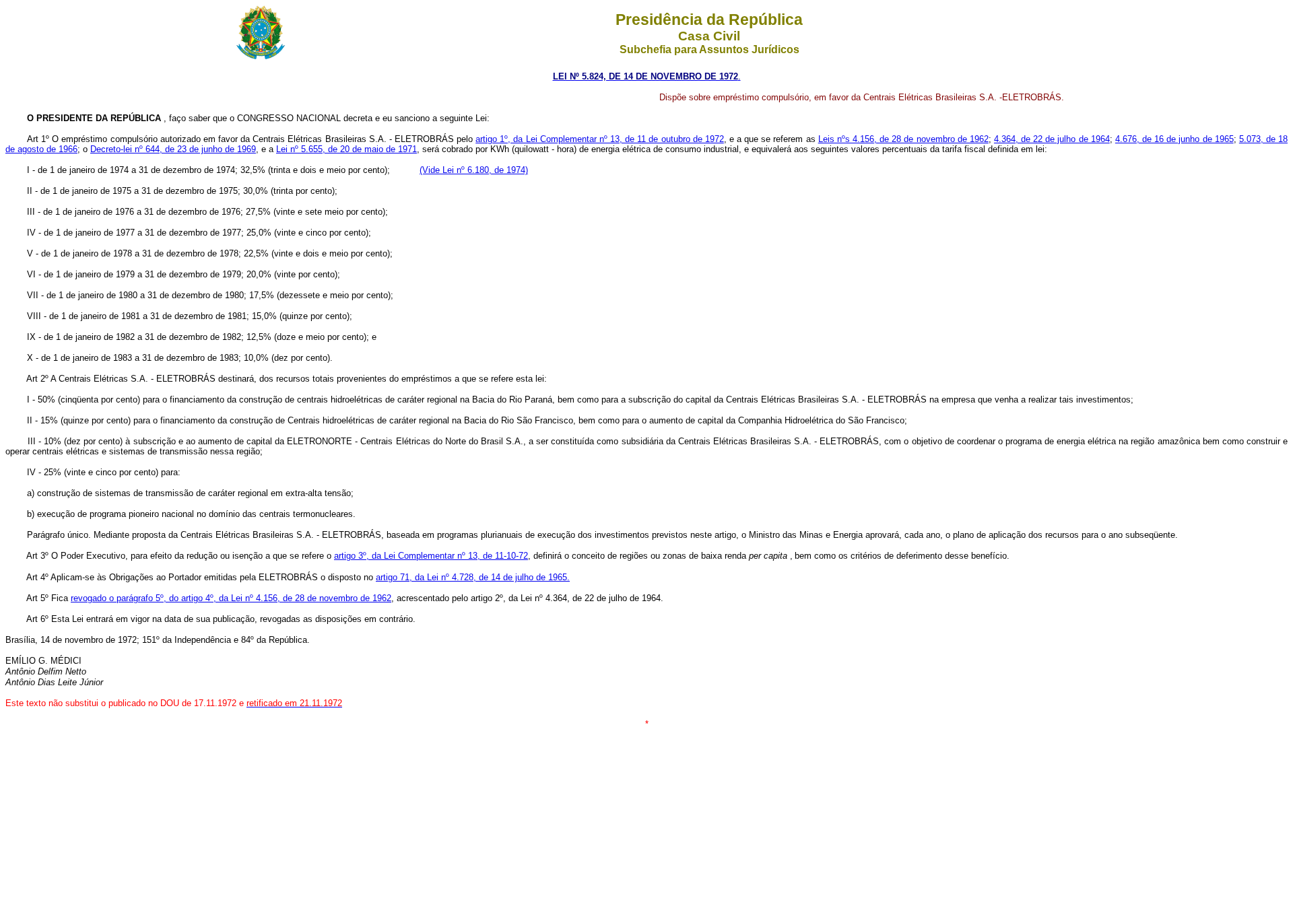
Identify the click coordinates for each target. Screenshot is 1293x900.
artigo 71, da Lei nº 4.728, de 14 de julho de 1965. (473, 577)
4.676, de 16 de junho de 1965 (1174, 139)
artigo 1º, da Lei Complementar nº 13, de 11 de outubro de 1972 (599, 139)
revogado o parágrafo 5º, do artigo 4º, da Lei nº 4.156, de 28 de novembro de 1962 (231, 598)
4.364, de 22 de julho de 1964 (1052, 139)
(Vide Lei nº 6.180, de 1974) (474, 170)
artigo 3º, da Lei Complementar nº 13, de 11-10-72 (431, 556)
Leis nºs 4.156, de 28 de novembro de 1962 (903, 139)
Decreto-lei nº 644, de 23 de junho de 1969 (173, 149)
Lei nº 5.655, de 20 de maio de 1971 (346, 149)
